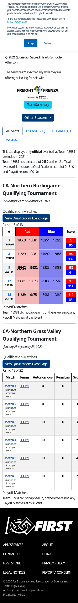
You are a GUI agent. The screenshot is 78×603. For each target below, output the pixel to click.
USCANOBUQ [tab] (35, 131)
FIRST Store (12, 563)
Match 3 (10, 422)
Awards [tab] (11, 139)
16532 (33, 267)
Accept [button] (30, 43)
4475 (33, 294)
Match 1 (10, 386)
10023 (33, 281)
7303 (45, 281)
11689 (21, 254)
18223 (57, 240)
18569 (21, 240)
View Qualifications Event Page (26, 218)
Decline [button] (47, 43)
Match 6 (10, 476)
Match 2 (10, 404)
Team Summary (38, 104)
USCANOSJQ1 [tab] (61, 131)
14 (9, 294)
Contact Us (12, 554)
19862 (21, 267)
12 (9, 281)
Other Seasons (36, 117)
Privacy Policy (16, 21)
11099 (45, 254)
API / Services (13, 544)
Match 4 (10, 440)
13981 (33, 240)
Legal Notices (14, 572)
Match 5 (10, 458)
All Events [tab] (12, 131)
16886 (57, 254)
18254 (45, 240)
